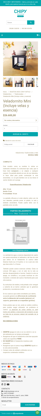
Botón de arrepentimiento (10, 397)
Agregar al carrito (20, 134)
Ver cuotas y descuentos (12, 120)
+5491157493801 (8, 393)
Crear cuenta (14, 28)
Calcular (31, 144)
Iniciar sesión (27, 28)
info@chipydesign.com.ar (11, 391)
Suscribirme (30, 405)
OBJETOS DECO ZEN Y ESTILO (20, 92)
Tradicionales (19, 94)
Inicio (5, 92)
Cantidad (5, 125)
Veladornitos (7, 94)
